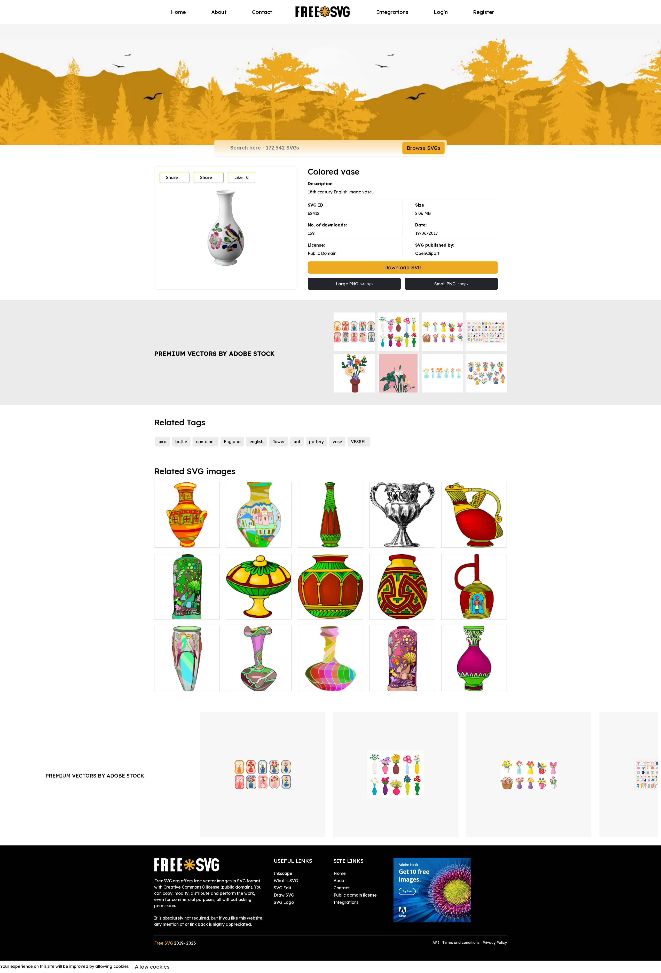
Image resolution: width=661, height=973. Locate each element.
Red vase (312, 612)
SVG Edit (282, 887)
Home (178, 12)
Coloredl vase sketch (252, 684)
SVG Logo (284, 902)
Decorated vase (319, 540)
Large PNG (354, 283)
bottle (181, 441)
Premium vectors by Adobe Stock (214, 353)
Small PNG (451, 283)
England (232, 441)
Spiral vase (314, 684)
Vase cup (384, 540)
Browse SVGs (423, 148)
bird (163, 441)
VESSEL (359, 441)
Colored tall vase (392, 684)
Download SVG (403, 267)
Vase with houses (248, 540)
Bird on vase (172, 612)
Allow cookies (152, 966)
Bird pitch (456, 540)
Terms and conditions (460, 942)
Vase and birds (175, 684)
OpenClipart (427, 253)
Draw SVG (284, 895)
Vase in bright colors (180, 540)
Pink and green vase (467, 684)
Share (172, 177)
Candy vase (243, 612)
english (256, 441)
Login (441, 12)
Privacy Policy (495, 942)
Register (483, 12)
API (436, 942)
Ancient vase (460, 612)
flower (278, 441)
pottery (316, 441)
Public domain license (355, 895)
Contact (262, 12)
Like (241, 177)
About (218, 12)
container (205, 441)
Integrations (392, 12)
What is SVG (286, 880)
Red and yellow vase (396, 612)
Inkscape (283, 873)
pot (297, 441)
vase (337, 441)
